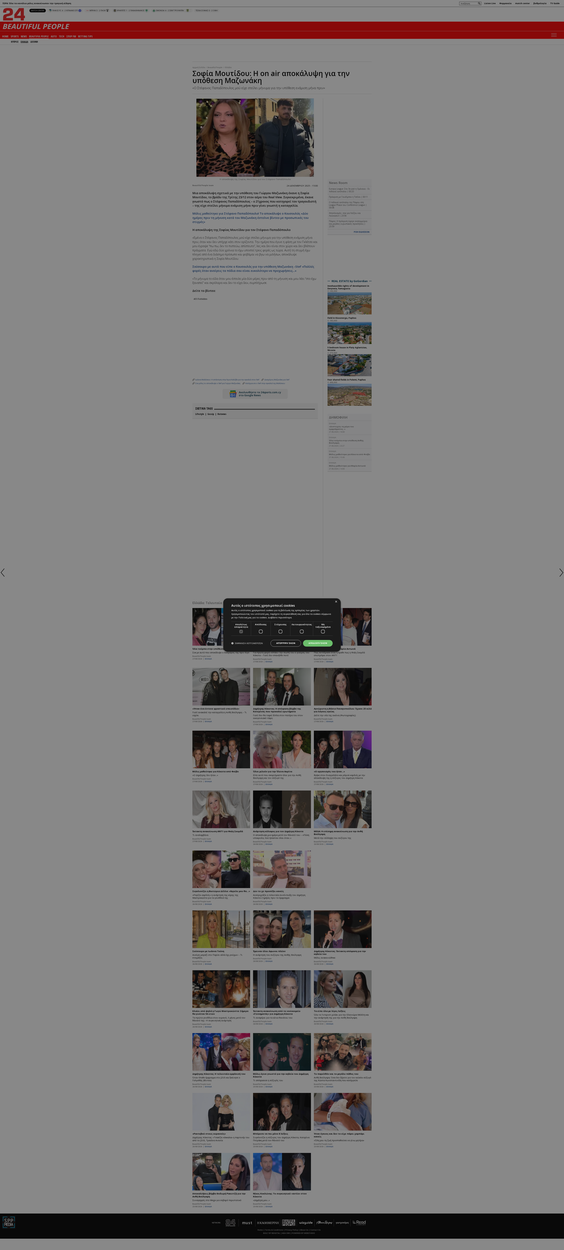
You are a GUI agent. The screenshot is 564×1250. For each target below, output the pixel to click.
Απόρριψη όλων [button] (285, 643)
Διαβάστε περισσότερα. (280, 617)
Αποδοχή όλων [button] (318, 643)
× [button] (336, 602)
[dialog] (282, 625)
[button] (247, 643)
